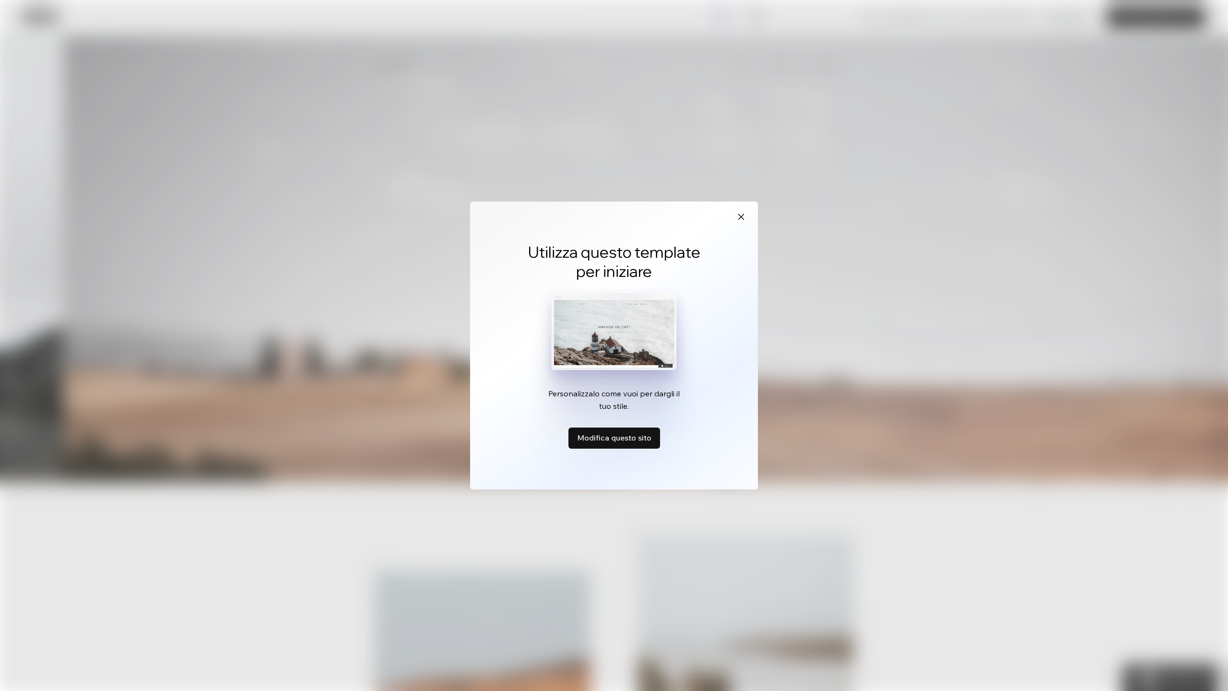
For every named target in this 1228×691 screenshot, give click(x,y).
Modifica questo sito (614, 437)
